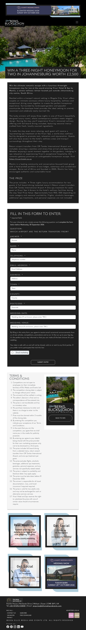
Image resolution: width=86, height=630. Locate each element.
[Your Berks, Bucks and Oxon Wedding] (14, 23)
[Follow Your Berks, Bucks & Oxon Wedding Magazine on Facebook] (25, 572)
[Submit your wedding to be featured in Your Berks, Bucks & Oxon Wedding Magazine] (25, 531)
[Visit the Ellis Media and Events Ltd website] (15, 600)
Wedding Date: (19, 313)
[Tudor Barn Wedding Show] (61, 573)
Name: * (14, 246)
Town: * (15, 284)
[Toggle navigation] (77, 22)
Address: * (16, 275)
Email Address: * (20, 265)
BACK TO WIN (60, 418)
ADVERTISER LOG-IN (72, 610)
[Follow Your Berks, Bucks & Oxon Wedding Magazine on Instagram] (61, 531)
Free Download (25, 615)
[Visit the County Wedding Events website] (71, 615)
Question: (16, 229)
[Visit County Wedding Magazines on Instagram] (15, 626)
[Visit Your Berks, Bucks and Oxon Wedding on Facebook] (8, 626)
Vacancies (10, 615)
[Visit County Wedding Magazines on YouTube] (22, 626)
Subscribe (23, 613)
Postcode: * (17, 304)
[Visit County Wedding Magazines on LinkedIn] (18, 626)
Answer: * (16, 237)
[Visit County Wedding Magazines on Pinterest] (11, 626)
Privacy (9, 617)
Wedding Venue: (20, 323)
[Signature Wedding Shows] (43, 10)
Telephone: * (17, 256)
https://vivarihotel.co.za (20, 159)
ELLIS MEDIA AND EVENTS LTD (30, 620)
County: (15, 294)
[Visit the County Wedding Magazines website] (76, 615)
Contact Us (11, 613)
